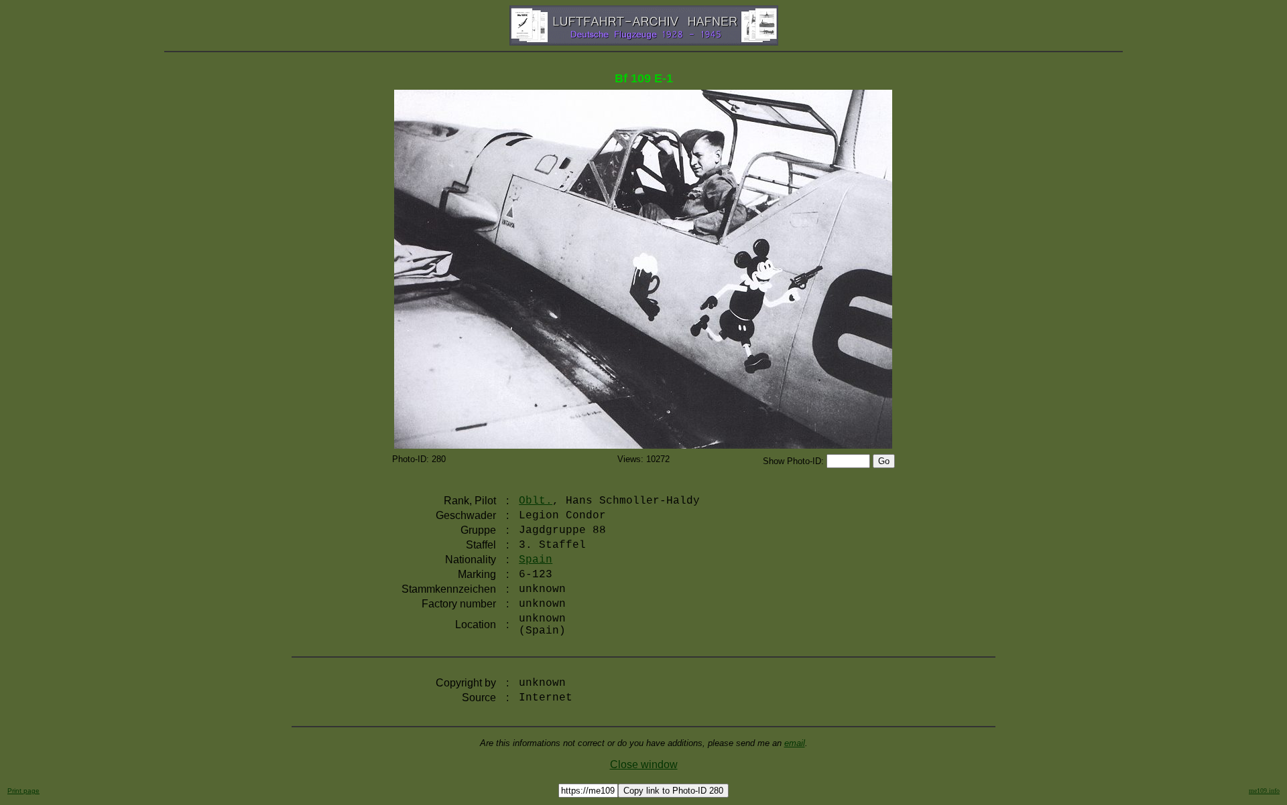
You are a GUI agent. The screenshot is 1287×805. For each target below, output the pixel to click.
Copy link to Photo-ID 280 (673, 791)
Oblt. (535, 501)
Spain (535, 560)
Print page (23, 790)
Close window (644, 764)
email (794, 743)
